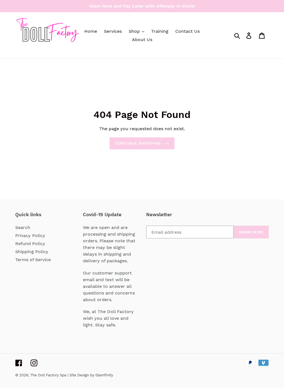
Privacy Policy (30, 235)
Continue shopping (138, 143)
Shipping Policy (31, 251)
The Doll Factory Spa (48, 375)
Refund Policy (30, 243)
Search (22, 227)
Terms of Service (33, 259)
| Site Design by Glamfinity (90, 375)
